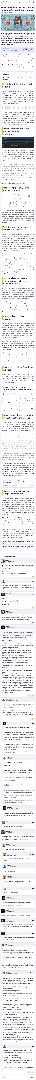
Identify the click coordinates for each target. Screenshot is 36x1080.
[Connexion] (29, 2)
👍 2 (33, 719)
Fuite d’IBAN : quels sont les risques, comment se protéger (18, 78)
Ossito (7, 560)
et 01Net (7, 518)
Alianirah (7, 920)
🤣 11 (32, 622)
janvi (8, 865)
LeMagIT (4, 180)
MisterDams (8, 933)
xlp (7, 580)
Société (5, 485)
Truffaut (24, 343)
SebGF (8, 699)
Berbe (7, 844)
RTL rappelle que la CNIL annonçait (12, 498)
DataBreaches (28, 178)
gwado (8, 1045)
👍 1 (29, 695)
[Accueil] (4, 2)
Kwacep (9, 887)
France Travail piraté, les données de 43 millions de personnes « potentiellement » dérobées (18, 542)
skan (6, 944)
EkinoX (7, 611)
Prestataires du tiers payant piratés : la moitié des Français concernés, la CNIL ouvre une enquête (18, 547)
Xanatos (7, 593)
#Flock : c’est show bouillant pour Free (14, 183)
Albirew (9, 854)
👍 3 (33, 607)
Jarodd (7, 626)
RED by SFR (10, 347)
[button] (33, 2)
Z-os (6, 910)
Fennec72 (7, 831)
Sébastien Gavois (8, 49)
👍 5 (33, 577)
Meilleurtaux (17, 347)
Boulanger (5, 343)
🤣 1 (33, 695)
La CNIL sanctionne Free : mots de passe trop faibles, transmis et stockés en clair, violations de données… (18, 389)
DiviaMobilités (17, 343)
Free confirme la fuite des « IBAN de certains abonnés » (18, 73)
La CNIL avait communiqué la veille (12, 463)
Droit (5, 393)
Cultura (11, 343)
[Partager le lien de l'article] (4, 1077)
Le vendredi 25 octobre (13, 57)
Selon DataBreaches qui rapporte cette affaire (16, 210)
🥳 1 (33, 1072)
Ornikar (25, 347)
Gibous (8, 821)
